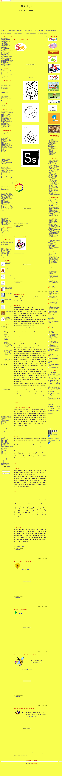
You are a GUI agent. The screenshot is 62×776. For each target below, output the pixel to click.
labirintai (52, 386)
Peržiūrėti (31, 77)
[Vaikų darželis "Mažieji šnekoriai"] (49, 437)
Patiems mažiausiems (5, 120)
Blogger (8, 466)
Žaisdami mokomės (5, 189)
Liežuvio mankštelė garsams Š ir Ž (8, 263)
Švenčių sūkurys (52, 280)
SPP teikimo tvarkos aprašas (54, 194)
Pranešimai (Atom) (24, 755)
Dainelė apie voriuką (5, 114)
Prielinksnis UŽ (4, 149)
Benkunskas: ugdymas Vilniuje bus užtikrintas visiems (53, 253)
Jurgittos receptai (53, 296)
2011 (4, 327)
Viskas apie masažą (5, 456)
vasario (5, 342)
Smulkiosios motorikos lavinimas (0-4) (6, 126)
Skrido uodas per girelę (6, 154)
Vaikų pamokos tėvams (6, 221)
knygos (49, 386)
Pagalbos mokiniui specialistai (52, 147)
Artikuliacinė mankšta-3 (31, 33)
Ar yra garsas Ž (4, 133)
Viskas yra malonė (52, 244)
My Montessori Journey (54, 344)
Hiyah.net (3, 425)
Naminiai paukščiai (5, 146)
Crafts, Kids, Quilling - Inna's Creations (54, 300)
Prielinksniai (4, 180)
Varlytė (20, 613)
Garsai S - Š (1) (4, 92)
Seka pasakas (4, 448)
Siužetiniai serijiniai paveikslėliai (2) (5, 187)
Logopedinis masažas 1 (6, 461)
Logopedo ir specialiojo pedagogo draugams (53, 142)
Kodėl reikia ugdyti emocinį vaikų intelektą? (54, 199)
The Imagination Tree (53, 367)
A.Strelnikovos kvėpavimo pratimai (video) (6, 420)
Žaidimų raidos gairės (5, 223)
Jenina (50, 319)
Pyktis (2, 214)
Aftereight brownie (53, 312)
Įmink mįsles (4, 188)
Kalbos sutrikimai (28, 30)
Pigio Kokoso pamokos (52, 148)
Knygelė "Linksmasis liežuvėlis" (5, 49)
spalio (5, 331)
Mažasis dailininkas (5, 117)
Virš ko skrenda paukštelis (6, 162)
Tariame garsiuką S (5, 72)
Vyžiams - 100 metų (53, 356)
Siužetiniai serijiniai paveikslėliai (5, 185)
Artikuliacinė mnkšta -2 (18, 33)
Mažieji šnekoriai (26, 8)
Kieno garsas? (4, 173)
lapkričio (6, 330)
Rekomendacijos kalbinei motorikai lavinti (6, 65)
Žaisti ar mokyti (4, 224)
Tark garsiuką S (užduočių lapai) (7, 344)
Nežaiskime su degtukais (6, 147)
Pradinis (3, 30)
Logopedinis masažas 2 (6, 462)
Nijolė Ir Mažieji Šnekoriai (51, 440)
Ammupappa (34, 763)
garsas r (50, 378)
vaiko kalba (57, 411)
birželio (5, 336)
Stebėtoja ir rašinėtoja (53, 342)
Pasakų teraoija (4, 250)
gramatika (58, 384)
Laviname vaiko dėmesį (6, 176)
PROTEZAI (51, 349)
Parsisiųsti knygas (5, 437)
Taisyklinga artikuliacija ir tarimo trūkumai (6, 71)
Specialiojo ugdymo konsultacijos (52, 153)
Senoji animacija (4, 237)
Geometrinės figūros (5, 137)
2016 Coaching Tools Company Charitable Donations (53, 325)
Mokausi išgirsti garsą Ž (6, 143)
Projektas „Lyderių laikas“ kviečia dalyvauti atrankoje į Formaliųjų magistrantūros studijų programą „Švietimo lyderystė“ (53, 203)
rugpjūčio (6, 334)
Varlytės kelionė (4, 160)
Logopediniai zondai (5, 460)
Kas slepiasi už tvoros (5, 139)
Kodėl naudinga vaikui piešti (7, 206)
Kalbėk (2, 430)
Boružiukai (50, 139)
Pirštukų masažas (4, 123)
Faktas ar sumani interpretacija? (51, 246)
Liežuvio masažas (4, 38)
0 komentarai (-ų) (18, 226)
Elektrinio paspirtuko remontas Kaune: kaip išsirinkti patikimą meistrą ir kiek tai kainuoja (53, 271)
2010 (4, 364)
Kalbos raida (19, 30)
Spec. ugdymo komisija (53, 189)
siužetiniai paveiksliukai (54, 403)
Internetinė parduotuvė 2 (6, 459)
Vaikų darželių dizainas (54, 346)
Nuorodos (52, 33)
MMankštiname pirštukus (6, 118)
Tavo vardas (51, 318)
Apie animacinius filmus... (6, 193)
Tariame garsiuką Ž (5, 84)
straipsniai (51, 408)
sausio (5, 362)
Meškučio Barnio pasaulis (6, 230)
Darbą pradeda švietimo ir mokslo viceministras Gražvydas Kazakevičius (53, 211)
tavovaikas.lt (21, 546)
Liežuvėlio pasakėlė (5, 53)
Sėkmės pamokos (52, 322)
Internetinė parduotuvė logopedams (6, 428)
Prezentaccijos (4, 445)
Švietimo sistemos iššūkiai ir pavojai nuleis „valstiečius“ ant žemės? (54, 230)
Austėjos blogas (52, 267)
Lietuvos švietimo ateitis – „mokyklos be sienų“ (53, 236)
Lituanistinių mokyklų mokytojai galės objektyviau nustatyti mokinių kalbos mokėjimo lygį (54, 221)
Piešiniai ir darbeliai (53, 275)
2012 (4, 326)
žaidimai (50, 413)
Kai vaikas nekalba (5, 200)
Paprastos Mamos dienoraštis (53, 314)
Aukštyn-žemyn (4, 134)
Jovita (50, 361)
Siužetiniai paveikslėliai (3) (7, 183)
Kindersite (3, 229)
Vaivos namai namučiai (54, 355)
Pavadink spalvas (4, 148)
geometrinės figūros (51, 384)
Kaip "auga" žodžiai (5, 201)
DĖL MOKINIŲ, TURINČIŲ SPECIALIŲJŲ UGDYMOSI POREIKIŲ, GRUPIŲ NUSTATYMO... (53, 161)
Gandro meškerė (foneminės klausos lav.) (7, 169)
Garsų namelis (4, 47)
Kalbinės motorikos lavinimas (51, 30)
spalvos (58, 406)
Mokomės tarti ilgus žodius (7, 177)
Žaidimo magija (4, 222)
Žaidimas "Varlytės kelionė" (8, 354)
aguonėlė (51, 327)
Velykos (3, 161)
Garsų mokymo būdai (38, 30)
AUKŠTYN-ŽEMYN (25, 569)
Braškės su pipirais (53, 311)
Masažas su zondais (5, 463)
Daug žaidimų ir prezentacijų (7, 422)
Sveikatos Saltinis (53, 281)
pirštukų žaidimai (52, 399)
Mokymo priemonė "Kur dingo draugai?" (8, 360)
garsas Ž (52, 380)
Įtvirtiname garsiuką (5, 87)
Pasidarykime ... (4, 439)
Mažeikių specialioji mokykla (52, 144)
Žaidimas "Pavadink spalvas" (8, 346)
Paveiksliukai (4, 440)
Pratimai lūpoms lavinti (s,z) (7, 60)
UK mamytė (51, 365)
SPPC (2, 451)
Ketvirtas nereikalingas (6, 228)
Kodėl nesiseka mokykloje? (7, 207)
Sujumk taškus (4, 127)
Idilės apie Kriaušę (53, 309)
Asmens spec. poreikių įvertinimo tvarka (52, 177)
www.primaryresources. (23, 279)
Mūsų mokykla (51, 145)
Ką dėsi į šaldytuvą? (9, 293)
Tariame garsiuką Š (5, 88)
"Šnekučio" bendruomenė (54, 332)
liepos (5, 335)
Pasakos (3, 438)
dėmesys (49, 375)
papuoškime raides (52, 398)
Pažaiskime (3, 233)
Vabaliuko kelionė (5, 158)
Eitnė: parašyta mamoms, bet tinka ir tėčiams (54, 308)
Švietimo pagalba (4, 452)
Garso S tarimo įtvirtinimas (7, 136)
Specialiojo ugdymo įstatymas (52, 193)
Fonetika (3, 423)
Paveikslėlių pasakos (5, 251)
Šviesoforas (3, 163)
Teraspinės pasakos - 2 (6, 253)
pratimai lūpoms (51, 400)
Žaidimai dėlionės (5, 453)
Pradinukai (50, 149)
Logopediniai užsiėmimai (6, 208)
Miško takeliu (4, 141)
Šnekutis (50, 155)
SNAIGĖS (3, 155)
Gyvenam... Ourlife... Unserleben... (53, 335)
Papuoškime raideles (5, 119)
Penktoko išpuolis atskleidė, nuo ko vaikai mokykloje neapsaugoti (54, 233)
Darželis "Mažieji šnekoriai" (7, 194)
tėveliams (51, 410)
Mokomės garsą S (4, 69)
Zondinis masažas (5, 464)
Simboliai (3, 449)
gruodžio (6, 328)
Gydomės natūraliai (53, 287)
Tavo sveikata (52, 362)
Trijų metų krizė (4, 218)
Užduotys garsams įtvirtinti (7, 74)
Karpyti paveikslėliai (5, 116)
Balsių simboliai (4, 167)
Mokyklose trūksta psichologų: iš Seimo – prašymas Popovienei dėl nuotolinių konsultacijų (53, 257)
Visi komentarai (6, 473)
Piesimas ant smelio (53, 358)
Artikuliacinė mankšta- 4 (43, 33)
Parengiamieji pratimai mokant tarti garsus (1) (8, 275)
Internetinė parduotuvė (6, 458)
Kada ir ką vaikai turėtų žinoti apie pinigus (6, 197)
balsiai (59, 374)
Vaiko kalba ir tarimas (5, 220)
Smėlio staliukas (4, 215)
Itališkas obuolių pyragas (54, 297)
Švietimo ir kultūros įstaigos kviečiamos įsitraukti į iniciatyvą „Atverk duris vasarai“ (54, 208)
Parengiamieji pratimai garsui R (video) (6, 59)
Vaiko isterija (4, 219)
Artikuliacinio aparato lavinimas (5, 40)
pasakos (58, 398)
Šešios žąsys (50, 154)
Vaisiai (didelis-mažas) (6, 159)
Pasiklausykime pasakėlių (6, 249)
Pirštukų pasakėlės (5, 124)
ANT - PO (3, 131)
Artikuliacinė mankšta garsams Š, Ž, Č (5, 44)
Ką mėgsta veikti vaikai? (6, 140)
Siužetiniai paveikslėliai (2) (7, 182)
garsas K (55, 377)
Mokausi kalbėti (4, 244)
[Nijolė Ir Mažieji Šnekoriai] (49, 444)
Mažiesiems (3, 433)
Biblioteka (3, 421)
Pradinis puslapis (30, 752)
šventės (58, 408)
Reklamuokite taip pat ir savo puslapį (53, 438)
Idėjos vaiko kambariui (54, 364)
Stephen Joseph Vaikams (54, 350)
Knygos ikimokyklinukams (7, 205)
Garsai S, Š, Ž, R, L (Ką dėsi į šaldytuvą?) (7, 171)
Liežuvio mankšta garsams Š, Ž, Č (8, 288)
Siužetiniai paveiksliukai (6, 181)
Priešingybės (4, 150)
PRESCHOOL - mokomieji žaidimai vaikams (6, 235)
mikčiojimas (58, 393)
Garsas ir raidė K (4, 107)
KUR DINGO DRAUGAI (31, 716)
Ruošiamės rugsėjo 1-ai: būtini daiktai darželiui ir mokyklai (54, 353)
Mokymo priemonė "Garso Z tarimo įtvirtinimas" (8, 357)
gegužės (6, 338)
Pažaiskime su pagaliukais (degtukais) (6, 122)
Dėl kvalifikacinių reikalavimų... (51, 179)
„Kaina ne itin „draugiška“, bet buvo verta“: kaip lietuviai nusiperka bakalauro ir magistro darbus (53, 261)
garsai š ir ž (51, 377)
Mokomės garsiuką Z (5, 144)
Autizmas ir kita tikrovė (54, 303)
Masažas (58, 389)
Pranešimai (5, 471)
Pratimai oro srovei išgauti (6, 61)
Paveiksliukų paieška (5, 442)
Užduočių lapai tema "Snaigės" (5, 77)
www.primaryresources (23, 223)
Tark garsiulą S (4, 73)
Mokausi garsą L (4, 100)
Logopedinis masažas (5, 241)
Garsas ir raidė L (4, 97)
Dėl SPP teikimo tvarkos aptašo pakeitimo (53, 181)
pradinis (59, 399)
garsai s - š (54, 375)
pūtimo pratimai (57, 400)
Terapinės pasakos (5, 254)
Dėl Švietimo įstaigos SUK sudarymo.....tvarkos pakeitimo (53, 184)
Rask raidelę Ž (4, 151)
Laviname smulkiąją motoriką (9, 312)
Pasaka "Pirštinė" (4, 248)
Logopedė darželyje (11, 30)
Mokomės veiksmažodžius (6, 178)
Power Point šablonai (5, 444)
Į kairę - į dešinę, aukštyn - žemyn (8, 352)
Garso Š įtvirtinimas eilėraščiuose (5, 83)
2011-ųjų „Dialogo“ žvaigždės (52, 243)
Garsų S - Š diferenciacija (8, 306)
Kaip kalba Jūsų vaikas (5, 202)
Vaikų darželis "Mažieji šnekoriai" (53, 434)
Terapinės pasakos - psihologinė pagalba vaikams (6, 256)
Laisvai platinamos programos (5, 432)
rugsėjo (5, 332)
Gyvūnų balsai (4, 138)
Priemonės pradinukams (6, 416)
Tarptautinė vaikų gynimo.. (6, 216)
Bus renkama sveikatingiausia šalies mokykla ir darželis (53, 214)
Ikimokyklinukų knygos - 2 (7, 195)
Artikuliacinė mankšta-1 (6, 33)
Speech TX (3, 450)
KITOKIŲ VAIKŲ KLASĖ (54, 321)
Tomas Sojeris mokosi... (6, 217)
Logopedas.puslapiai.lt (52, 140)
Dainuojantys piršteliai (6, 115)
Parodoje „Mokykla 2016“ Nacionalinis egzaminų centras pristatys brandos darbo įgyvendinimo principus (54, 226)
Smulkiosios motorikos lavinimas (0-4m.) (9, 318)
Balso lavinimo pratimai (6, 135)
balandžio (6, 339)
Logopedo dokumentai (52, 186)
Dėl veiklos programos (52, 182)
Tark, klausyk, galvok (5, 96)
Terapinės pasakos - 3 (5, 252)
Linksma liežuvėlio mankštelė (5, 55)
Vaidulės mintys (52, 341)
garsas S (54, 378)
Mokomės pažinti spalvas (6, 145)
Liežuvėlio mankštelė (5, 52)
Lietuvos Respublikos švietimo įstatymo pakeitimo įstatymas (52, 174)
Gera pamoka (4, 424)
